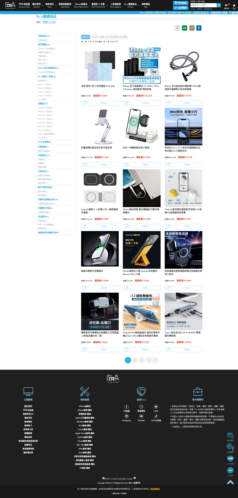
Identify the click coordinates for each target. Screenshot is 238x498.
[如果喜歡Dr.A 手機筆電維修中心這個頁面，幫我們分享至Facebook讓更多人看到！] (199, 28)
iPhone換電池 (85, 406)
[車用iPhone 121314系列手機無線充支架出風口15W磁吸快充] (183, 126)
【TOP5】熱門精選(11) (47, 49)
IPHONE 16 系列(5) (45, 108)
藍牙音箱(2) (42, 195)
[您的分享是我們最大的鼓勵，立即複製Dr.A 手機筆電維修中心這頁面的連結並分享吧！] (192, 28)
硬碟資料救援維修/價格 (85, 464)
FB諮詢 (230, 476)
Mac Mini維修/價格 (85, 445)
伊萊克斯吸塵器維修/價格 (85, 456)
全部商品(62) (44, 36)
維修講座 (28, 422)
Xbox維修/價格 (85, 453)
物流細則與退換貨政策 (28, 441)
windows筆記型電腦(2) (47, 134)
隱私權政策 (28, 453)
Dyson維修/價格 (84, 441)
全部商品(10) (43, 81)
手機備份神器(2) (45, 208)
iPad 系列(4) (42, 138)
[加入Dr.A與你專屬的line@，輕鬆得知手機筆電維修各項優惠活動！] (230, 458)
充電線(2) (41, 163)
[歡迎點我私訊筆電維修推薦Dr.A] (230, 470)
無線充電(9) (42, 167)
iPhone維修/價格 (85, 410)
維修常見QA (28, 414)
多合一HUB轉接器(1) (46, 225)
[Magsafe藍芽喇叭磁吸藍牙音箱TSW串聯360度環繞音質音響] (183, 188)
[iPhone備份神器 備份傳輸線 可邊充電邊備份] (141, 188)
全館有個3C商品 (197, 1)
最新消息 (28, 418)
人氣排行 (95, 37)
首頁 (38, 22)
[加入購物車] (84, 103)
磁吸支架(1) (42, 183)
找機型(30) (43, 104)
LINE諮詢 (230, 464)
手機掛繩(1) (42, 221)
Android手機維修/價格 (84, 418)
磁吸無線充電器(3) (45, 179)
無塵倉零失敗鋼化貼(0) (48, 232)
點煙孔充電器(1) (44, 175)
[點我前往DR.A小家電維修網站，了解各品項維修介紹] (230, 447)
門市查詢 (182, 3)
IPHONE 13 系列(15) (46, 119)
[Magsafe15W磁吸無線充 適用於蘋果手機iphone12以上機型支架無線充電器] (141, 311)
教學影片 (28, 426)
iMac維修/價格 (85, 449)
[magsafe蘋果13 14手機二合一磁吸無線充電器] (100, 188)
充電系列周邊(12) (45, 52)
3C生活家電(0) (44, 142)
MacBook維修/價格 (85, 422)
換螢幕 (199, 9)
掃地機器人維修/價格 (85, 460)
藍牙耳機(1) (42, 191)
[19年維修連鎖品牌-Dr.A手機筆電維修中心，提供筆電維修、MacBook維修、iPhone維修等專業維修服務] (9, 5)
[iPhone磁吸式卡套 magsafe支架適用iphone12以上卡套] (141, 250)
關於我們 (28, 406)
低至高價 (123, 37)
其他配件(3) (42, 228)
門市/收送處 (28, 410)
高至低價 (113, 37)
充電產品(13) (44, 155)
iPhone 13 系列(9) (45, 88)
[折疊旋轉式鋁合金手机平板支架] (100, 126)
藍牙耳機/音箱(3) (45, 187)
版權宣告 (28, 445)
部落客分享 (28, 429)
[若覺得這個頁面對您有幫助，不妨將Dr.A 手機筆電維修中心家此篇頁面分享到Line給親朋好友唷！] (184, 28)
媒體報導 (28, 433)
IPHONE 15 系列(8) (45, 112)
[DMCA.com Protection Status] (117, 478)
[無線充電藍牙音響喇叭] (100, 250)
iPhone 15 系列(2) (45, 96)
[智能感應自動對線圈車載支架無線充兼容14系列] (183, 250)
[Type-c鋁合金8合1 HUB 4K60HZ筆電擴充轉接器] (183, 311)
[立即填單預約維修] (230, 435)
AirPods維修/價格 (84, 437)
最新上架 (104, 37)
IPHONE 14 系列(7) (45, 115)
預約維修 (230, 441)
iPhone (192, 9)
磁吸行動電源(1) (44, 151)
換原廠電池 (208, 9)
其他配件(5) (43, 217)
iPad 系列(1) (42, 99)
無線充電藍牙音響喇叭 (92, 271)
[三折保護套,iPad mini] (100, 65)
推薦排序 (85, 37)
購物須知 (28, 437)
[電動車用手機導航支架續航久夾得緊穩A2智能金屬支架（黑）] (100, 311)
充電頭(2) (41, 159)
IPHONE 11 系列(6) (45, 126)
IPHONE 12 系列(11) (46, 123)
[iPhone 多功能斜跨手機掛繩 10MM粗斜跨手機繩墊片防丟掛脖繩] (183, 65)
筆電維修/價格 (85, 414)
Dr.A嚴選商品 (49, 22)
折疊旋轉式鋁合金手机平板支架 (96, 147)
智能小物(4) (42, 60)
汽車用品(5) (43, 171)
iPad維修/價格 (85, 426)
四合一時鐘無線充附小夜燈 (136, 147)
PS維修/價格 (84, 468)
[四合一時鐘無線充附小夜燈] (141, 126)
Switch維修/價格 (85, 429)
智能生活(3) (42, 64)
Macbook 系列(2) (44, 130)
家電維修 (230, 452)
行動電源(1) (42, 56)
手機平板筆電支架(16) (48, 199)
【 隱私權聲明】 (155, 489)
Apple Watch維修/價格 (84, 433)
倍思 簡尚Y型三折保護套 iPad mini (98, 86)
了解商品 (103, 103)
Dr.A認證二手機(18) (47, 76)
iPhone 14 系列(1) (45, 92)
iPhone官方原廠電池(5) (48, 68)
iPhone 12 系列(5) (45, 84)
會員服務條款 (28, 449)
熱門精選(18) (44, 44)
